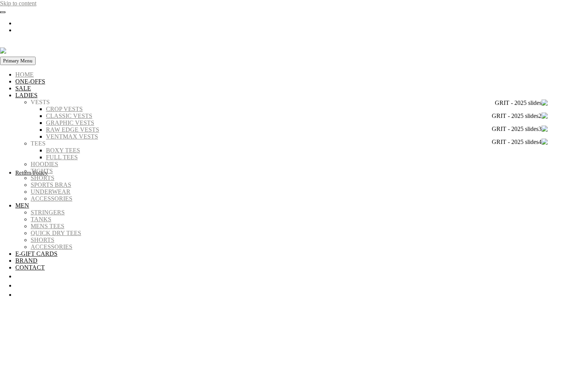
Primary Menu (18, 61)
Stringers (48, 212)
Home (24, 74)
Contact (30, 267)
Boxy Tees (63, 150)
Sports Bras (51, 184)
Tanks (41, 219)
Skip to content (18, 3)
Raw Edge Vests (72, 129)
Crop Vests (64, 109)
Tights (42, 171)
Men (22, 205)
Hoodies (44, 164)
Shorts (42, 178)
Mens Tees (47, 226)
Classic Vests (69, 116)
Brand (26, 260)
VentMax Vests (72, 136)
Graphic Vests (70, 122)
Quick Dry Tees (56, 233)
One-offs (30, 81)
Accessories (51, 198)
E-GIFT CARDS (36, 253)
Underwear (50, 191)
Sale (23, 88)
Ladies (26, 95)
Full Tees (62, 157)
